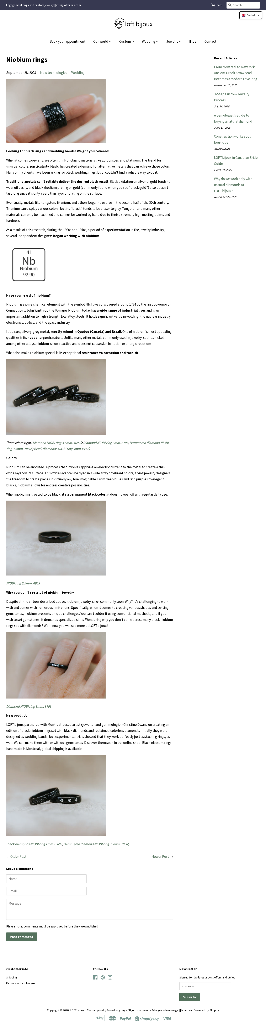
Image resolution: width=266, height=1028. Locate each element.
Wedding (149, 41)
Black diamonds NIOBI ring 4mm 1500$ (62, 448)
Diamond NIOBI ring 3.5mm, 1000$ (57, 442)
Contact (210, 41)
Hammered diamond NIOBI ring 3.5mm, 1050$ (96, 844)
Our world (101, 41)
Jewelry (172, 41)
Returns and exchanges (20, 983)
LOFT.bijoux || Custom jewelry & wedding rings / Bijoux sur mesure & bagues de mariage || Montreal (131, 1010)
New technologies (53, 72)
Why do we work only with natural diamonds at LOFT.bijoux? (233, 185)
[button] (251, 15)
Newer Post (160, 856)
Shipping (11, 977)
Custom (125, 41)
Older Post (18, 856)
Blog (193, 41)
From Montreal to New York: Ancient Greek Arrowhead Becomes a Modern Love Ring (235, 73)
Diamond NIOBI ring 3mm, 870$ (105, 442)
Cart (219, 5)
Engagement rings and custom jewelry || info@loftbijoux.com (43, 5)
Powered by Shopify (206, 1010)
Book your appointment (67, 41)
